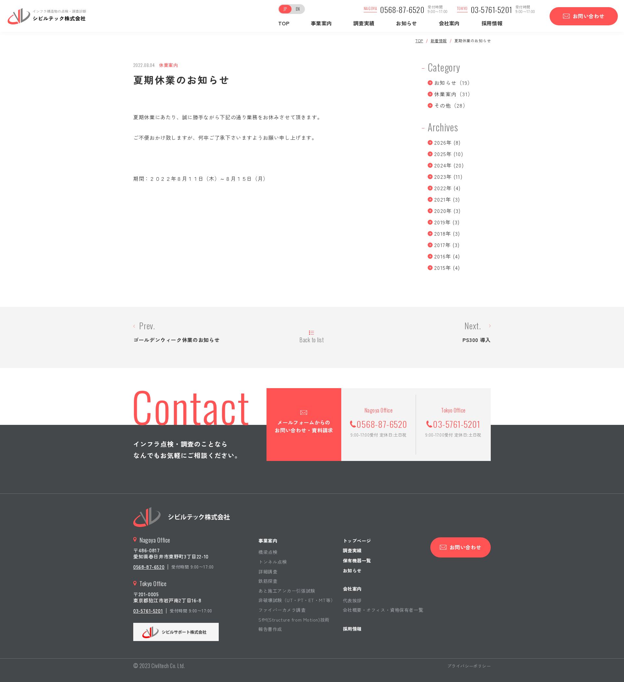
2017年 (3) (447, 245)
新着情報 (439, 40)
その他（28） (451, 105)
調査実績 (363, 23)
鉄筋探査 (267, 581)
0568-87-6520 (402, 9)
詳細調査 (267, 571)
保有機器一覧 (357, 560)
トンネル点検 (272, 561)
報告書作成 (270, 629)
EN (298, 9)
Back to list (311, 339)
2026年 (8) (447, 142)
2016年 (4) (447, 256)
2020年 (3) (447, 211)
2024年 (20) (449, 165)
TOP (283, 23)
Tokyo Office (152, 583)
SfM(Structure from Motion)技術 (294, 619)
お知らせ (406, 23)
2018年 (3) (447, 233)
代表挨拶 (352, 600)
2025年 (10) (448, 154)
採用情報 (491, 23)
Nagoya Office (154, 540)
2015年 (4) (447, 267)
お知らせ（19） (453, 82)
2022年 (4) (447, 188)
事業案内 (267, 540)
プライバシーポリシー (469, 666)
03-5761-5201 (491, 9)
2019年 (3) (447, 222)
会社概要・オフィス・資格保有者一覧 (383, 610)
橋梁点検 (267, 552)
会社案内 (449, 23)
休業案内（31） (453, 94)
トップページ (357, 540)
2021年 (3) (447, 199)
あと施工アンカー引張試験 (286, 590)
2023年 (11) (448, 176)
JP (285, 9)
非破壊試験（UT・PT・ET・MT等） (296, 600)
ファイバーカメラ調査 (282, 610)
